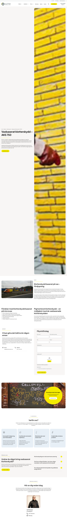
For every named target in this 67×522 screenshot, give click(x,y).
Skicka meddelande (41, 372)
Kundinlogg (56, 0)
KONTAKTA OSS (53, 398)
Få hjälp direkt (6, 469)
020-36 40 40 (19, 349)
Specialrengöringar (62, 0)
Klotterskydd (9, 129)
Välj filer (49, 361)
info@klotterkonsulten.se (8, 349)
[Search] (48, 4)
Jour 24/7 (53, 0)
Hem (2, 129)
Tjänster (5, 129)
